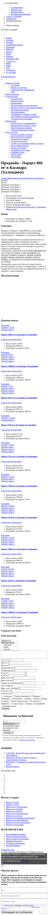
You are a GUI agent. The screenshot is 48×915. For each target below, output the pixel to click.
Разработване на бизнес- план (23, 126)
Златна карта (16, 155)
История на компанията (21, 14)
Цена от (4, 663)
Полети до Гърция (18, 148)
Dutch (8, 54)
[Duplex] (9, 647)
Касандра (32, 178)
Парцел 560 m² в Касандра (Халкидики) (18, 581)
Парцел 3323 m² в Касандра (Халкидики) (19, 456)
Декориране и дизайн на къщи (23, 114)
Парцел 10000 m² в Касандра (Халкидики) (19, 366)
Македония (13, 178)
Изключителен (9, 706)
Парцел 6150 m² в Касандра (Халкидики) (19, 517)
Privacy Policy (36, 907)
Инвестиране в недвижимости (23, 123)
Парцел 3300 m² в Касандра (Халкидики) (19, 486)
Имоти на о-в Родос (14, 811)
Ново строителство (20, 701)
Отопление (17, 699)
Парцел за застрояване (35, 704)
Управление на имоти (20, 139)
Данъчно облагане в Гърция (22, 130)
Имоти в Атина (12, 802)
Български (10, 47)
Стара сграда (17, 704)
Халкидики (23, 178)
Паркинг (36, 696)
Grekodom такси (17, 152)
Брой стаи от (6, 678)
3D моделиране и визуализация (24, 105)
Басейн (28, 699)
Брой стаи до (6, 680)
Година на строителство (11, 683)
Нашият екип (16, 10)
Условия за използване (15, 843)
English (9, 38)
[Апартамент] (9, 645)
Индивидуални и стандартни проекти (27, 108)
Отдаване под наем (19, 141)
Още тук (24, 861)
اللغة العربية (11, 72)
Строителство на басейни (21, 119)
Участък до (5, 693)
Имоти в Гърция (13, 83)
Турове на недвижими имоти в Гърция (27, 143)
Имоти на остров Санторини (18, 822)
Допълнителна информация (22, 90)
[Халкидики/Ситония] (11, 728)
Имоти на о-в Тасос (14, 816)
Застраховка (16, 157)
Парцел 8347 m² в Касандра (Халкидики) (19, 398)
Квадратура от (7, 668)
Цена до (4, 665)
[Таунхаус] (9, 649)
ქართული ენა (12, 59)
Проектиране (16, 103)
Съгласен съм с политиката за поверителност (19, 905)
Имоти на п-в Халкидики (16, 807)
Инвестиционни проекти (21, 128)
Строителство (12, 96)
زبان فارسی (11, 61)
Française (9, 56)
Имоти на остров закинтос (17, 813)
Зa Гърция (15, 85)
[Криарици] (11, 730)
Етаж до (4, 675)
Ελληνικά (9, 40)
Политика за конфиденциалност (27, 740)
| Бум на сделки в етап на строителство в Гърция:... (21, 758)
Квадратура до (7, 670)
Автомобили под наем (20, 150)
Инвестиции (11, 121)
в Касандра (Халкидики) (11, 339)
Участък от (5, 691)
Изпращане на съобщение (17, 912)
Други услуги (11, 132)
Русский (9, 42)
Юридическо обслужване (21, 137)
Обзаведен (5, 699)
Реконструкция (17, 101)
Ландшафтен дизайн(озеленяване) (25, 117)
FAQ (13, 92)
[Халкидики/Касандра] (11, 726)
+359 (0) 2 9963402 (14, 16)
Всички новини (12, 766)
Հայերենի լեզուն (14, 45)
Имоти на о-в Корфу (14, 809)
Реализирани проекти (20, 110)
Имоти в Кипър (12, 94)
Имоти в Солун (12, 805)
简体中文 (10, 49)
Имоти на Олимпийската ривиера (20, 818)
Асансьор (7, 696)
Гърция (4, 178)
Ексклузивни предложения (17, 839)
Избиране (5, 709)
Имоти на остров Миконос (17, 820)
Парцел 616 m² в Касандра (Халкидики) (18, 425)
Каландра (40, 178)
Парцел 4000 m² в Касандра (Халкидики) (19, 335)
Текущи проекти (18, 112)
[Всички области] (11, 724)
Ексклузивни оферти (19, 146)
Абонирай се (8, 733)
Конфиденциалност (14, 841)
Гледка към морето (22, 696)
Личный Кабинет (13, 845)
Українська (10, 70)
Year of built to (7, 686)
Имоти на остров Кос (15, 825)
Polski (8, 63)
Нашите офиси (17, 12)
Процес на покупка (19, 88)
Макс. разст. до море (9, 688)
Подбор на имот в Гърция (21, 134)
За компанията (17, 7)
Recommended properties (16, 834)
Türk (8, 68)
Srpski (8, 66)
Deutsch (9, 52)
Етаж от (4, 673)
